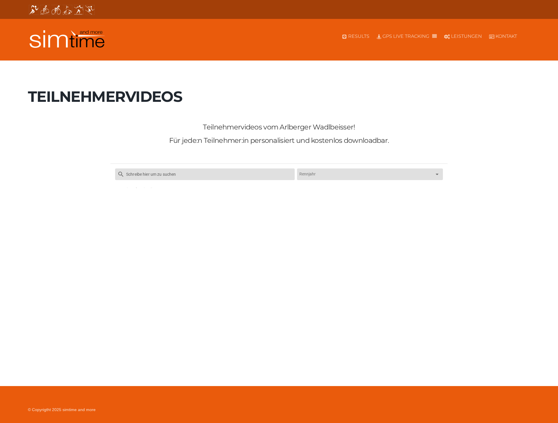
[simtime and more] (67, 45)
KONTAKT (505, 36)
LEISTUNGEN (466, 36)
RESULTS (358, 36)
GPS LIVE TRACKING (405, 36)
